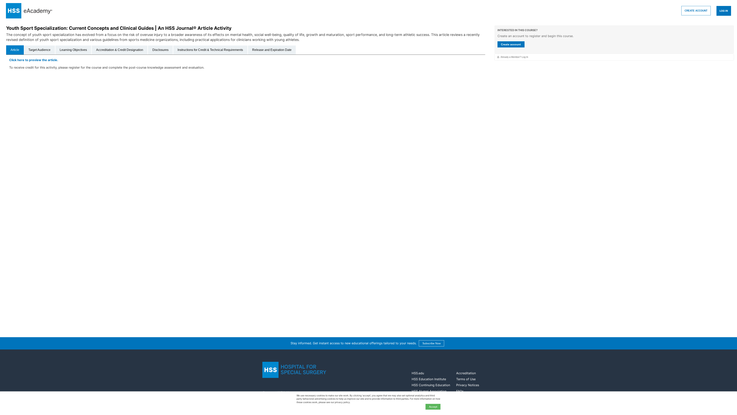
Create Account (696, 10)
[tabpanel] (245, 65)
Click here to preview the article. (33, 60)
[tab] (15, 50)
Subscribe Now (431, 343)
